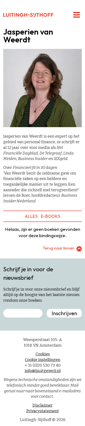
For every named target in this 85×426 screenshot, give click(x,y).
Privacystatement (42, 411)
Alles (31, 216)
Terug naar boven (58, 248)
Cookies (43, 354)
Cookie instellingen (42, 359)
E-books (50, 216)
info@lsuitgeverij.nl (43, 370)
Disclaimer (42, 405)
